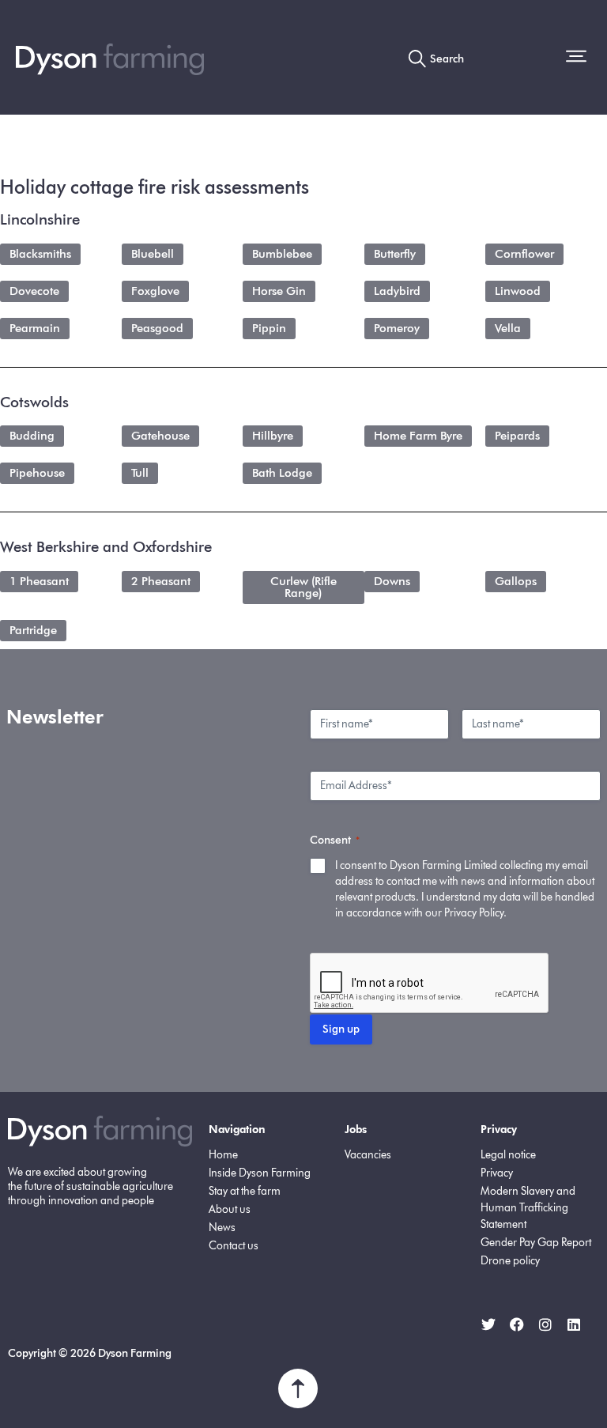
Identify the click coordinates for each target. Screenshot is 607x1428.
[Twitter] (488, 1324)
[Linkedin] (574, 1324)
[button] (578, 58)
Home (223, 1155)
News (222, 1227)
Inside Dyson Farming (260, 1173)
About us (230, 1209)
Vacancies (368, 1155)
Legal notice (508, 1155)
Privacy (497, 1173)
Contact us (233, 1245)
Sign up (341, 1029)
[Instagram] (545, 1324)
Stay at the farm (245, 1191)
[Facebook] (517, 1324)
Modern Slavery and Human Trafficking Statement (528, 1207)
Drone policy (510, 1260)
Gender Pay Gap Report (536, 1242)
